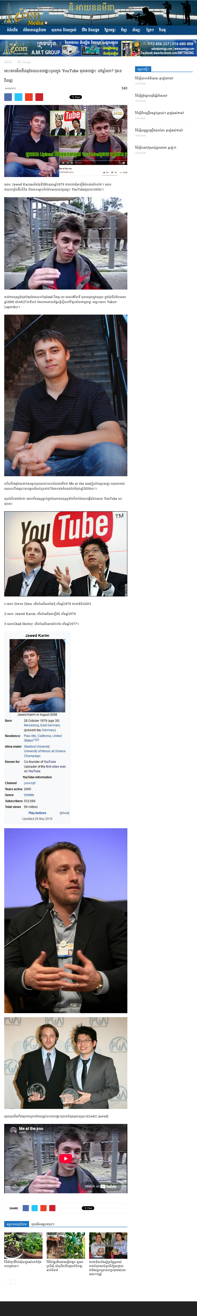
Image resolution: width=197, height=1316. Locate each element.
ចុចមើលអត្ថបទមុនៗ (42, 1224)
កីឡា (124, 30)
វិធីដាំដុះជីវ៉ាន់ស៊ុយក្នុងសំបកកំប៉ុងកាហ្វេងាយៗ (22, 1264)
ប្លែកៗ (150, 30)
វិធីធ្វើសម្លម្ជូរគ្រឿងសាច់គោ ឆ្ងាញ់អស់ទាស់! (159, 130)
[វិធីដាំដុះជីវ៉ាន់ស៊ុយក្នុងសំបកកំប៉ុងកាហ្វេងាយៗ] (23, 1245)
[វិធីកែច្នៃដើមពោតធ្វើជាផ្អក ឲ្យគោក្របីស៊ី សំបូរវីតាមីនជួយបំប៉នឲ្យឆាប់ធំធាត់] (66, 1245)
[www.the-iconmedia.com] (98, 13)
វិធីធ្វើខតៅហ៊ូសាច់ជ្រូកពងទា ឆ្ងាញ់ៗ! (155, 147)
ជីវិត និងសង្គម (90, 30)
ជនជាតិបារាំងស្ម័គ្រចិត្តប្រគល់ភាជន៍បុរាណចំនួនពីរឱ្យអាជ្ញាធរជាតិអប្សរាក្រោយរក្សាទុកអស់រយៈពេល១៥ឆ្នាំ (108, 1268)
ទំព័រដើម (12, 30)
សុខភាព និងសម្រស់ (63, 30)
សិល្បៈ (136, 30)
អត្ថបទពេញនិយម (17, 1224)
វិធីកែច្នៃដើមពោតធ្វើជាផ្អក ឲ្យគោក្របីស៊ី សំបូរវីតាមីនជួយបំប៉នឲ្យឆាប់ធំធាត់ (65, 1266)
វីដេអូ (162, 30)
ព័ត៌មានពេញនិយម (34, 30)
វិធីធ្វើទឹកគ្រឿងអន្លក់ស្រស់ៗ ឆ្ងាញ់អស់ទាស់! (159, 113)
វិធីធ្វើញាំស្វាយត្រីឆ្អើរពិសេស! (151, 95)
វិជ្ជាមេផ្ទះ (110, 30)
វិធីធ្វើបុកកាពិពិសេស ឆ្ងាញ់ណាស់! (154, 78)
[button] (188, 30)
